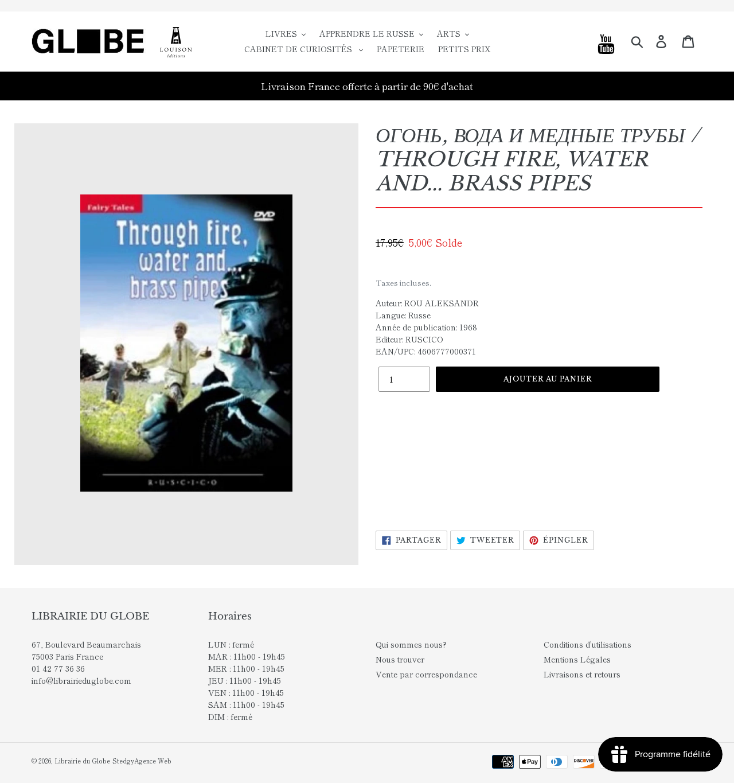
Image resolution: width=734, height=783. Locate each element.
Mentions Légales (577, 659)
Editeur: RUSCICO (409, 339)
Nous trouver (400, 659)
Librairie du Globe (82, 760)
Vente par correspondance (426, 674)
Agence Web (152, 760)
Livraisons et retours (582, 674)
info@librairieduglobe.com (81, 680)
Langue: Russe (403, 315)
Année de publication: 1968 (426, 327)
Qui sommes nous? (411, 644)
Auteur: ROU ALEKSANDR (427, 303)
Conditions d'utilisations (587, 644)
